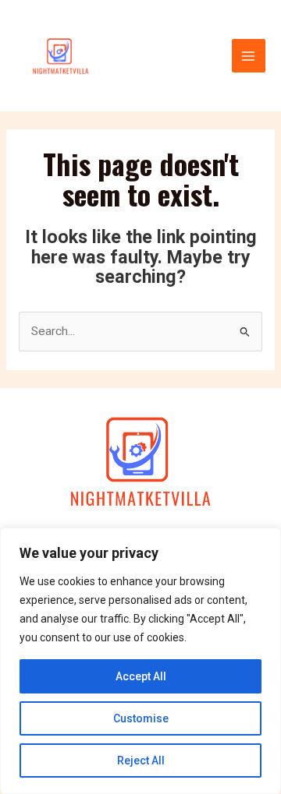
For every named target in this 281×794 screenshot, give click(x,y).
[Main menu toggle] (248, 55)
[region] (140, 661)
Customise (141, 718)
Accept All (141, 676)
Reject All (141, 760)
